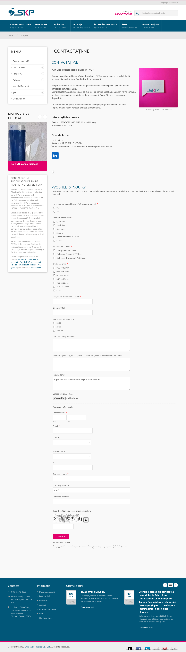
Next (40, 117)
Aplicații (81, 26)
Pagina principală (20, 26)
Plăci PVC (60, 26)
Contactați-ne (150, 26)
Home (10, 35)
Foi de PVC (22, 259)
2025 (72, 602)
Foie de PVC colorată (20, 265)
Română (172, 3)
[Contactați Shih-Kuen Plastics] (158, 88)
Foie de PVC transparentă (30, 262)
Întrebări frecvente (105, 26)
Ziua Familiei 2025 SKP (93, 591)
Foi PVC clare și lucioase (24, 164)
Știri (129, 26)
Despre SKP (41, 26)
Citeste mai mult (87, 607)
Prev (45, 117)
